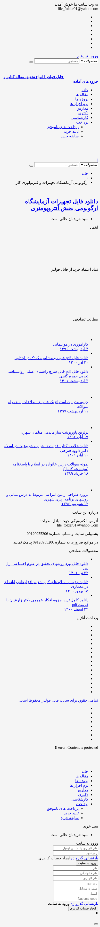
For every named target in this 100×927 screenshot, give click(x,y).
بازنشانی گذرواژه (84, 858)
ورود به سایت (87, 863)
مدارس (82, 108)
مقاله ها (81, 94)
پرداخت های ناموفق (63, 127)
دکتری (83, 113)
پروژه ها (81, 99)
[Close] (96, 924)
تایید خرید (71, 131)
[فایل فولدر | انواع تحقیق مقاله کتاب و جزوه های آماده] (81, 155)
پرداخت (82, 122)
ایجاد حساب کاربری (83, 908)
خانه (85, 90)
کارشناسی (79, 118)
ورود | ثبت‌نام (87, 56)
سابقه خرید (70, 136)
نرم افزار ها (79, 104)
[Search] (31, 62)
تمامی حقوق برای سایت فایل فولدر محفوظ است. (58, 700)
